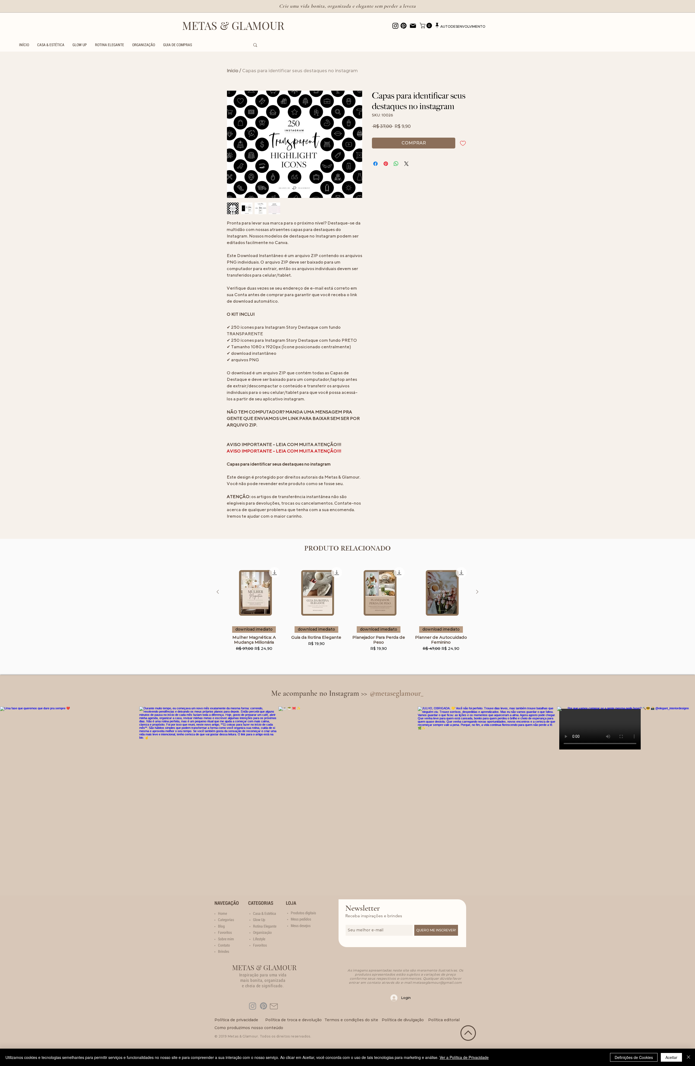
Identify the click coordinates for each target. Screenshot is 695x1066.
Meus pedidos (301, 919)
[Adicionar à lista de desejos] (462, 143)
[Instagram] (252, 1006)
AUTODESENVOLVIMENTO (462, 26)
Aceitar (671, 1057)
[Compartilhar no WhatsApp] (396, 163)
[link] (426, 25)
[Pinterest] (263, 1006)
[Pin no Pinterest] (386, 163)
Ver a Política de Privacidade (464, 1057)
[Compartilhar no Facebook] (375, 163)
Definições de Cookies (634, 1057)
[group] (347, 613)
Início (232, 70)
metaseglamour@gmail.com (437, 982)
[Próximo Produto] (477, 592)
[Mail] (412, 25)
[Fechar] (688, 1057)
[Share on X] (406, 163)
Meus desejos (301, 925)
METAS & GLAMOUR (233, 25)
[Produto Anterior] (217, 592)
